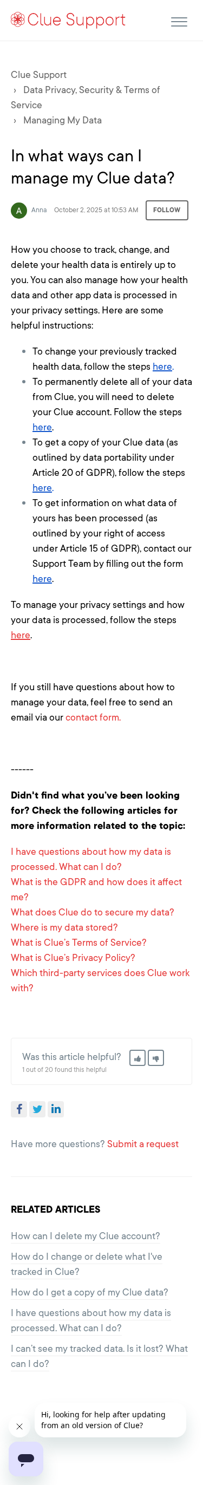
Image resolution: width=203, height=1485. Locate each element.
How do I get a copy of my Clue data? (89, 1292)
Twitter (37, 1109)
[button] (179, 20)
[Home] (68, 19)
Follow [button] (167, 210)
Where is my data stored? (64, 927)
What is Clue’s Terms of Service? (79, 942)
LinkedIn (56, 1109)
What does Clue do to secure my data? (92, 912)
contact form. (93, 717)
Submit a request (143, 1143)
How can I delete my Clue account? (85, 1235)
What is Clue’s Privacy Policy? (73, 957)
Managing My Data (62, 120)
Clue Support (39, 74)
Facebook (19, 1109)
